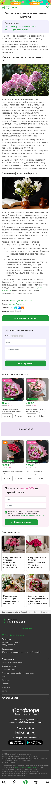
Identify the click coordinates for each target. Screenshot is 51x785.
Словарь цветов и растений (20, 301)
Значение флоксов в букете (16, 30)
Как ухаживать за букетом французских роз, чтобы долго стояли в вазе (37, 562)
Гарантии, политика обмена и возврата (18, 673)
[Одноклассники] (22, 308)
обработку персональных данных (25, 767)
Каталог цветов (10, 698)
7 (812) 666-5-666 (16, 622)
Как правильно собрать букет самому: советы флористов (11, 600)
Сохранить (26, 363)
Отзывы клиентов (9, 666)
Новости (5, 684)
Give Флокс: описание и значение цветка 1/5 (13, 336)
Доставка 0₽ (8, 399)
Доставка (6, 639)
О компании (8, 659)
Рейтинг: (8, 336)
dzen (28, 733)
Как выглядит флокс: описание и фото (20, 27)
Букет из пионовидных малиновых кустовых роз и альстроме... (11, 412)
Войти (4, 691)
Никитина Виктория (16, 304)
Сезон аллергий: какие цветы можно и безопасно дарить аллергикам (38, 600)
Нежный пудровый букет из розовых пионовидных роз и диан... (36, 412)
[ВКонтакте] (19, 308)
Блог (4, 677)
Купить (7, 416)
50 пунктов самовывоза (12, 652)
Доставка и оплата (9, 669)
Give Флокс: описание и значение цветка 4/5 (20, 336)
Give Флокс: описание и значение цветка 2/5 (15, 336)
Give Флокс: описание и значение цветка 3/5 (17, 336)
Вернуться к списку (26, 318)
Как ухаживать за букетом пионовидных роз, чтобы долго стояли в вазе (12, 562)
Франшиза (6, 687)
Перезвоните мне (25, 628)
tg (33, 733)
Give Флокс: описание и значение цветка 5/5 (22, 336)
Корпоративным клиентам (12, 662)
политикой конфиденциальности (32, 515)
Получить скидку (22, 522)
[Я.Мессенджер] (15, 308)
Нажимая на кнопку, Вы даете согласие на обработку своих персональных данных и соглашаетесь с (26, 513)
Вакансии (5, 680)
